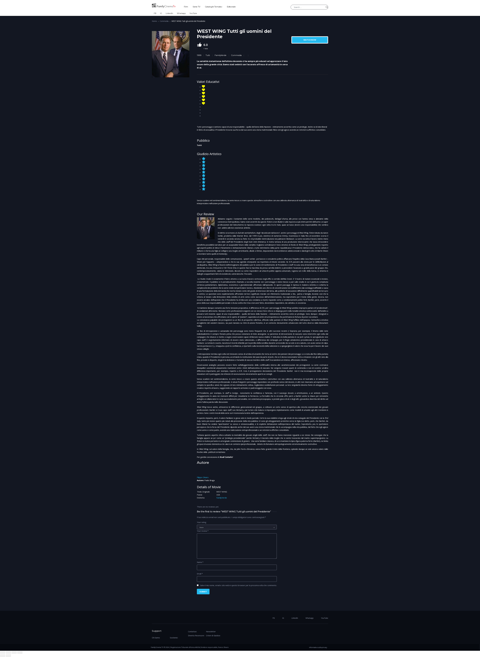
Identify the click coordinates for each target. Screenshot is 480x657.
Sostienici (174, 637)
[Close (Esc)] (2, 652)
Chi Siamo (156, 637)
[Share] (8, 652)
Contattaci (192, 631)
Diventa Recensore (196, 635)
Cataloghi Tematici (213, 7)
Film (186, 7)
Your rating (201, 522)
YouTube (193, 13)
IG (161, 13)
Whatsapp (181, 13)
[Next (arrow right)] (8, 655)
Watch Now (309, 40)
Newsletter (211, 631)
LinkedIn (169, 13)
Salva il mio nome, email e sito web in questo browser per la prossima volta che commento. (238, 585)
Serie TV (196, 7)
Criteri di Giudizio (213, 635)
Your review (202, 531)
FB (155, 13)
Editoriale (231, 7)
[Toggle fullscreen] (14, 652)
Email (200, 573)
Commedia (164, 21)
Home (154, 21)
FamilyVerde (220, 55)
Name (200, 562)
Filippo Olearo (202, 477)
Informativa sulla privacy (318, 647)
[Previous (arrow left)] (2, 655)
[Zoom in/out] (19, 652)
